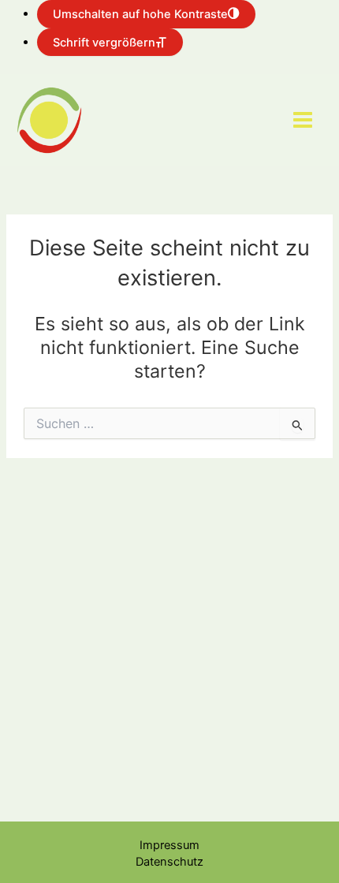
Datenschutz (169, 862)
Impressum (169, 845)
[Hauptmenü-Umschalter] (303, 120)
